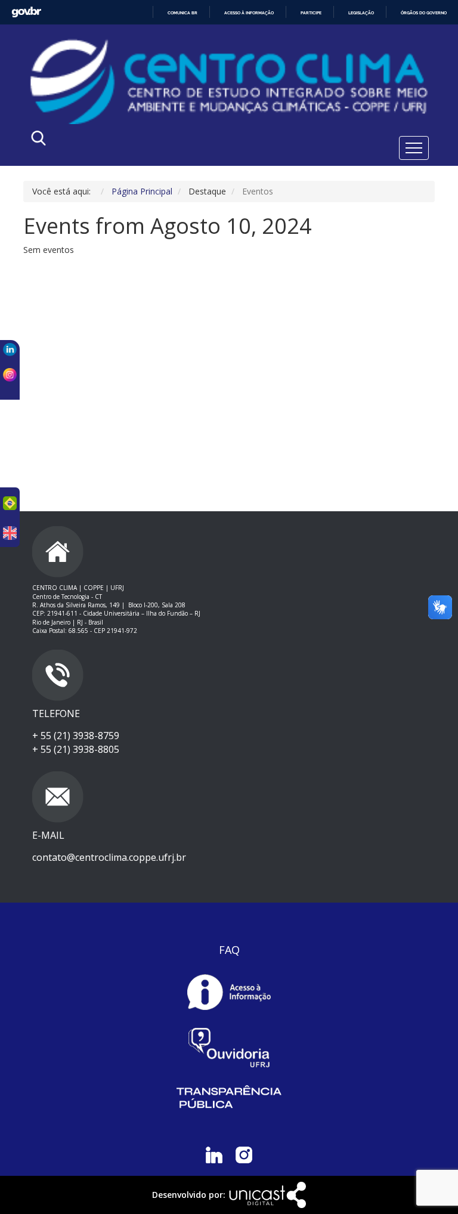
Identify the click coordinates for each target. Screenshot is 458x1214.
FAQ (229, 950)
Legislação (361, 13)
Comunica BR (182, 13)
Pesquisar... (144, 141)
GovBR (26, 12)
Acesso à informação (249, 13)
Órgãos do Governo (424, 13)
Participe (311, 13)
